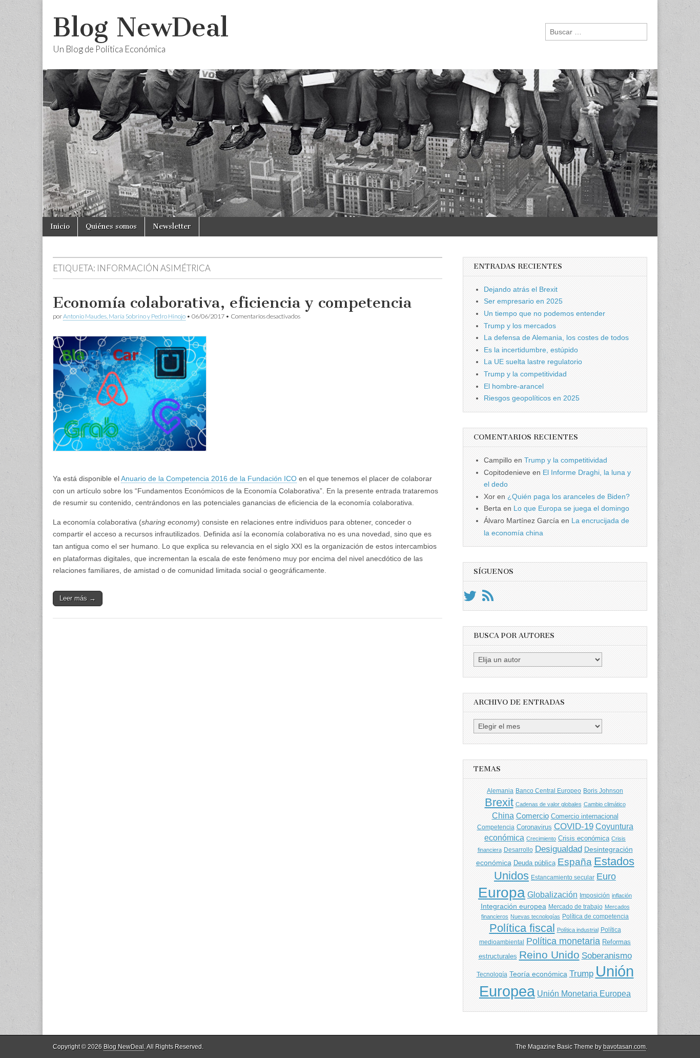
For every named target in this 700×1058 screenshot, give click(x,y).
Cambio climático (605, 804)
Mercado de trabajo (575, 906)
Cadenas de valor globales (549, 804)
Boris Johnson (603, 790)
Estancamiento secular (562, 877)
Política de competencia (595, 916)
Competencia (495, 827)
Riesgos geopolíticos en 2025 (532, 398)
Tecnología (492, 974)
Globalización (552, 894)
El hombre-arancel (514, 386)
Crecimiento (541, 838)
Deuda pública (534, 863)
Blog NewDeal (141, 27)
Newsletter (172, 226)
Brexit (499, 802)
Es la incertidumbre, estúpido (531, 350)
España (575, 861)
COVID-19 (573, 826)
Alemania (500, 791)
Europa (501, 893)
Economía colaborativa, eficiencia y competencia (232, 302)
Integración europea (513, 906)
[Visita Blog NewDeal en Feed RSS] (487, 598)
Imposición (595, 895)
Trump (581, 974)
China (503, 815)
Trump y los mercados (520, 326)
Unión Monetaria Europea (584, 993)
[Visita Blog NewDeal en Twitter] (470, 598)
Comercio (532, 816)
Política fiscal (522, 928)
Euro (606, 876)
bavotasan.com (624, 1046)
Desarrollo (518, 850)
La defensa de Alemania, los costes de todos (556, 337)
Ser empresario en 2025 (523, 301)
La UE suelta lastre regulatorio (533, 361)
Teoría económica (538, 974)
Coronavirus (534, 827)
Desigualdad (558, 849)
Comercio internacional (585, 816)
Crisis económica (583, 838)
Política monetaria (563, 941)
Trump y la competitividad (525, 374)
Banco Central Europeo (548, 790)
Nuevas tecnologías (535, 916)
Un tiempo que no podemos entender (544, 313)
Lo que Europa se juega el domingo (571, 508)
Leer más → (77, 598)
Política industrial (578, 930)
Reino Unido (549, 955)
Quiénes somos (111, 226)
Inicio (60, 226)
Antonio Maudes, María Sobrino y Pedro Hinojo (124, 316)
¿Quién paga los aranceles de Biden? (568, 496)
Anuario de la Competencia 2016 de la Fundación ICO (209, 478)
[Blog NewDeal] (350, 108)
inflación (622, 895)
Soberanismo (607, 956)
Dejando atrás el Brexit (521, 289)
